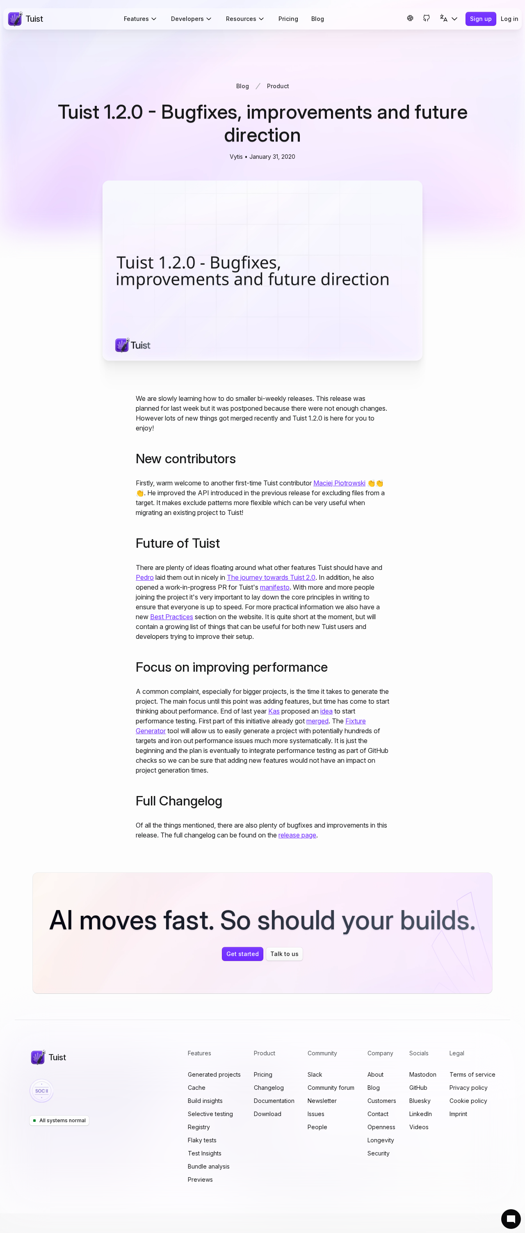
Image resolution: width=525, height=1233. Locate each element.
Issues (316, 1113)
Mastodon (422, 1074)
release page (297, 835)
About (375, 1074)
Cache (196, 1087)
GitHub (418, 1087)
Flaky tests (202, 1140)
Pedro (145, 577)
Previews (200, 1179)
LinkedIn (420, 1113)
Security (379, 1153)
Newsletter (322, 1100)
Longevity (381, 1140)
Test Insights (204, 1153)
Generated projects (214, 1074)
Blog (317, 18)
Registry (199, 1126)
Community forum (331, 1087)
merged (317, 721)
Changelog (269, 1087)
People (317, 1126)
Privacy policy (469, 1087)
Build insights (205, 1100)
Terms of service (472, 1074)
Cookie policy (468, 1100)
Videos (419, 1126)
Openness (381, 1126)
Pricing (288, 18)
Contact (378, 1113)
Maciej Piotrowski (339, 483)
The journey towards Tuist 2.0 (271, 577)
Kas (274, 711)
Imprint (458, 1113)
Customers (382, 1100)
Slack (315, 1074)
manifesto (275, 587)
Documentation (274, 1100)
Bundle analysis (209, 1166)
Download (267, 1113)
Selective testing (210, 1113)
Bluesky (420, 1100)
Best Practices (171, 617)
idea (326, 711)
